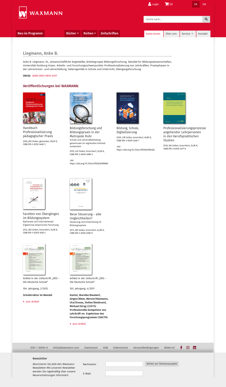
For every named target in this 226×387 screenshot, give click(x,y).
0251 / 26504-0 (39, 347)
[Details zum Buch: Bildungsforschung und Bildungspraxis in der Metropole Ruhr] (81, 108)
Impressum (91, 347)
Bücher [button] (71, 33)
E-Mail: (87, 373)
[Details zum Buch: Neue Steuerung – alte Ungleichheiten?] (81, 194)
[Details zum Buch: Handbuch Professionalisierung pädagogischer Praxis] (34, 107)
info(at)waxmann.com (66, 347)
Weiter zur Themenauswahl (162, 363)
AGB (105, 347)
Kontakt (202, 33)
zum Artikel (32, 301)
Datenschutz (120, 347)
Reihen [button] (88, 33)
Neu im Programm (30, 33)
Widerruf (169, 347)
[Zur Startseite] (40, 13)
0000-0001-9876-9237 (44, 75)
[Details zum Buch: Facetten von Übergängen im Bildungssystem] (34, 193)
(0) (172, 4)
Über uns (171, 33)
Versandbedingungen (146, 347)
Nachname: (89, 364)
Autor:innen (153, 33)
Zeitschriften (109, 33)
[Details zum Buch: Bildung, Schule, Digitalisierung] (128, 108)
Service (186, 33)
